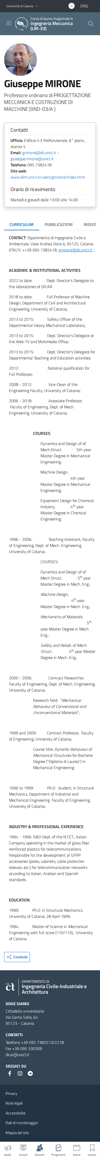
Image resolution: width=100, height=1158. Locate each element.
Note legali (14, 1103)
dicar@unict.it (17, 1055)
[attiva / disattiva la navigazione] (9, 23)
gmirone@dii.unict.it (39, 153)
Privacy (11, 1093)
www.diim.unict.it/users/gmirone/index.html (48, 177)
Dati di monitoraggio (22, 1123)
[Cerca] (91, 24)
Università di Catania (19, 6)
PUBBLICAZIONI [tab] (59, 224)
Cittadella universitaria (25, 1011)
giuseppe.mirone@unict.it (32, 159)
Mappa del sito (17, 1133)
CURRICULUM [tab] (21, 224)
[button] (36, 6)
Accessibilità (15, 1113)
